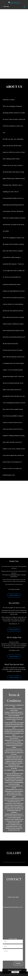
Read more (14, 595)
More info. (19, 970)
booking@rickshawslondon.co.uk (12, 907)
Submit (18, 963)
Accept (15, 972)
